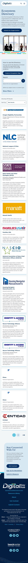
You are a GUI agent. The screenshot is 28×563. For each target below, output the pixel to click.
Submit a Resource (12, 474)
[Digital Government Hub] (7, 3)
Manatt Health (7, 215)
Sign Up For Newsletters (14, 470)
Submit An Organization (11, 30)
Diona (4, 377)
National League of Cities (11, 146)
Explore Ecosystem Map (13, 73)
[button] (24, 4)
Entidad (5, 420)
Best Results (11, 102)
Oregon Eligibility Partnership (12, 115)
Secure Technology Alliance (11, 323)
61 (23, 435)
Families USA (7, 232)
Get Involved (13, 466)
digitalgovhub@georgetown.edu (14, 490)
